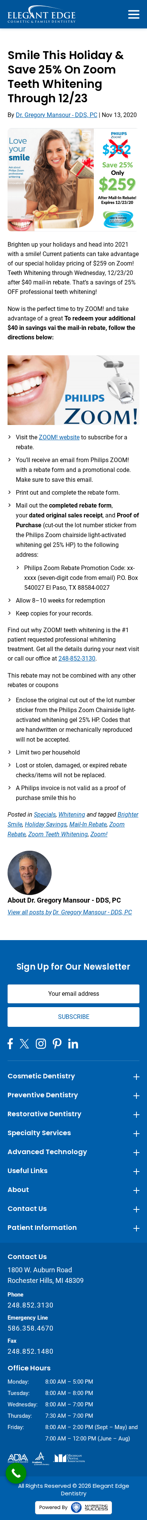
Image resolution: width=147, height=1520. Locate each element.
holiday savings (46, 824)
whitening (71, 814)
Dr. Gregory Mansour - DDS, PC (56, 115)
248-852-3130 (76, 658)
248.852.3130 (31, 1305)
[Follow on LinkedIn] (73, 1043)
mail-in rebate (88, 824)
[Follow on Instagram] (41, 1044)
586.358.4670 (31, 1328)
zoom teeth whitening (58, 834)
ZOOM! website (59, 437)
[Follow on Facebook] (10, 1043)
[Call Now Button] (16, 1473)
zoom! (98, 834)
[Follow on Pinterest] (57, 1043)
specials (45, 814)
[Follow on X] (24, 1043)
